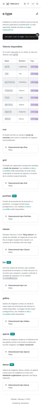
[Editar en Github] (36, 13)
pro (14, 196)
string (34, 67)
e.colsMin (6, 171)
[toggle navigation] (4, 4)
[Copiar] (37, 35)
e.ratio (32, 168)
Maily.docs (14, 4)
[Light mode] (25, 4)
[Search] (37, 4)
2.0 (33, 4)
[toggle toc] (28, 4)
